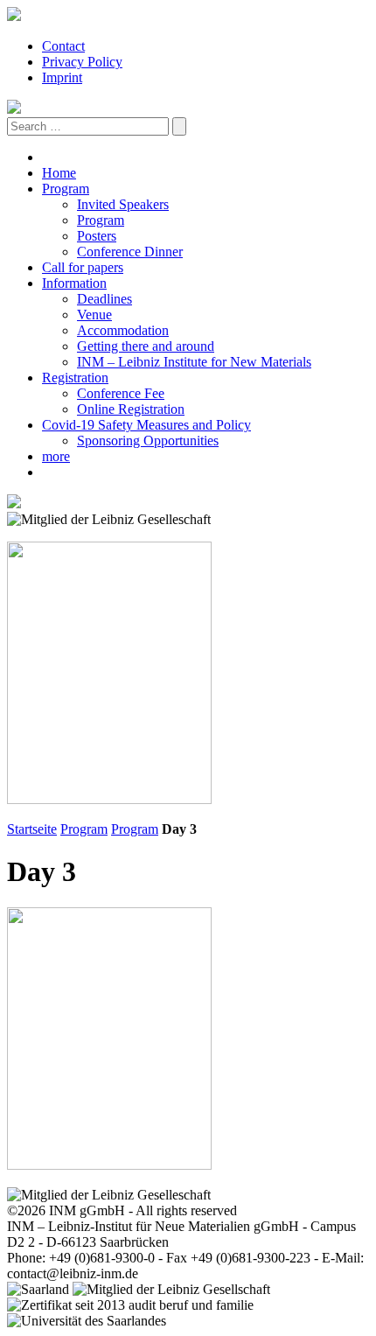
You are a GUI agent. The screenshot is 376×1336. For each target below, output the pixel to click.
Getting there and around (145, 346)
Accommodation (123, 330)
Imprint (62, 77)
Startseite (32, 829)
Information (74, 283)
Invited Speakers (123, 204)
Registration (75, 377)
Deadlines (104, 298)
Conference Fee (120, 393)
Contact (63, 45)
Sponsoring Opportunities (148, 440)
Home (59, 172)
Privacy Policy (82, 61)
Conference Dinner (130, 251)
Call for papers (82, 267)
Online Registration (131, 409)
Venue (94, 314)
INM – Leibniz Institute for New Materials (194, 361)
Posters (96, 235)
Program (65, 188)
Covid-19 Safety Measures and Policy (146, 424)
